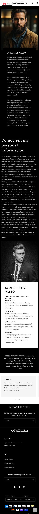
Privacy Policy (8, 459)
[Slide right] (24, 399)
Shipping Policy (9, 463)
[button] (32, 3)
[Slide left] (15, 399)
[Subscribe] (33, 420)
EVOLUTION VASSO (17, 513)
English (27, 499)
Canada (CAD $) (12, 499)
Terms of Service (9, 467)
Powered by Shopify (25, 513)
